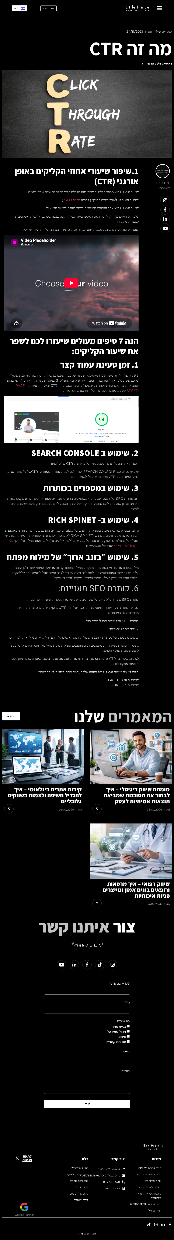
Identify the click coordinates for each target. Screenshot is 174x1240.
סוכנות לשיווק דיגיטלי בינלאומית (149, 1195)
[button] (19, 8)
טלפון (126, 1052)
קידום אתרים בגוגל (78, 1193)
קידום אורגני (82, 1187)
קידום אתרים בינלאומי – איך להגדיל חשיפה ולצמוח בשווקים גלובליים (45, 795)
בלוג (159, 63)
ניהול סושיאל (116, 1031)
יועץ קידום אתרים (79, 1180)
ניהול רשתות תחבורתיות (148, 1174)
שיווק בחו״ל (155, 1210)
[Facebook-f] (165, 209)
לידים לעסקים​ (81, 1200)
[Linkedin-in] (165, 219)
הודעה (125, 1071)
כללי (158, 32)
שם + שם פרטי (119, 983)
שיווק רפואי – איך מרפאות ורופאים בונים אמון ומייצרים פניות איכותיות (136, 890)
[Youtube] (165, 228)
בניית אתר (119, 1026)
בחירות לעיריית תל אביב (148, 1187)
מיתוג (122, 1036)
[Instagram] (165, 200)
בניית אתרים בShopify (148, 1168)
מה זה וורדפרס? (80, 1168)
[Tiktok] (99, 964)
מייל (127, 1002)
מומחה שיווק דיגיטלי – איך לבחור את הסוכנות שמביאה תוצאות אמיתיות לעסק (137, 795)
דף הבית (167, 63)
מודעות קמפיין (116, 1041)
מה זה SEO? (71, 200)
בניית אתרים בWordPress (145, 1204)
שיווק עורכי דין (153, 1180)
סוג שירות (123, 1021)
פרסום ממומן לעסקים (77, 1174)
